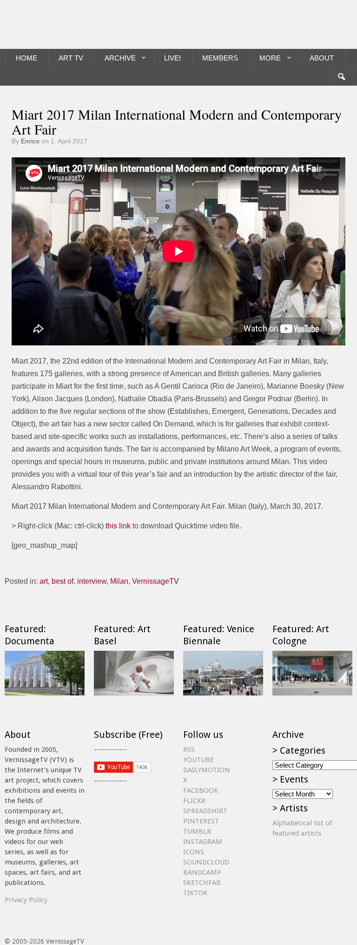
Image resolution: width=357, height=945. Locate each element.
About (322, 58)
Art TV (71, 58)
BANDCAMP (202, 872)
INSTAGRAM (202, 841)
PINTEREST (201, 821)
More (270, 58)
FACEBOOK (200, 790)
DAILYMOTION (206, 770)
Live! (172, 58)
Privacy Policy (26, 900)
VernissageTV (155, 581)
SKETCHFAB (202, 882)
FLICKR (194, 800)
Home (26, 58)
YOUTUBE (198, 760)
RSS (189, 749)
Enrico (30, 141)
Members (220, 58)
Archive (120, 58)
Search (341, 77)
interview (91, 581)
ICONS (193, 852)
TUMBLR (197, 831)
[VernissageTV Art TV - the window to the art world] (51, 24)
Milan (119, 581)
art (44, 581)
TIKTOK (195, 893)
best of (62, 581)
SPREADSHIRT (205, 811)
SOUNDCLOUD (206, 862)
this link (118, 526)
